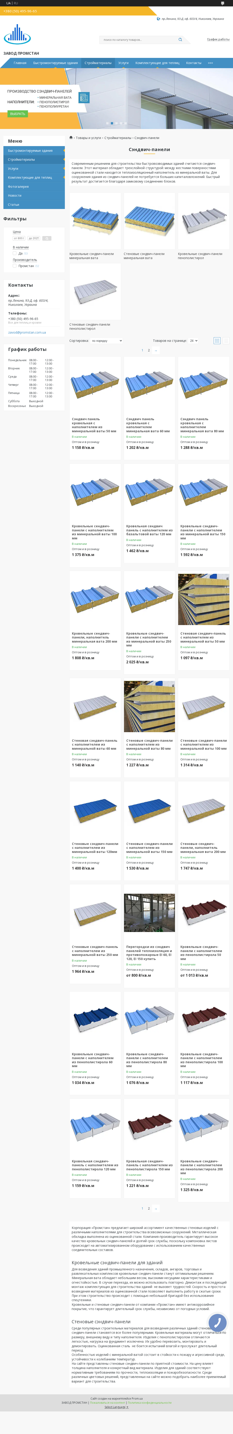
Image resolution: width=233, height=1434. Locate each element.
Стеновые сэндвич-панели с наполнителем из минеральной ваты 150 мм (149, 848)
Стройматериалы (98, 62)
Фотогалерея (18, 186)
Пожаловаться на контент (107, 1403)
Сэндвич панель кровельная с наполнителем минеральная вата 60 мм (148, 425)
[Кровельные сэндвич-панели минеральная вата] (95, 221)
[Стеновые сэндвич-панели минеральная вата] (149, 221)
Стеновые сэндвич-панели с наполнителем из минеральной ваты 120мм (95, 848)
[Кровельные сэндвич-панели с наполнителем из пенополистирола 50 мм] (203, 912)
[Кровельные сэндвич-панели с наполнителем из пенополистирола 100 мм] (203, 1020)
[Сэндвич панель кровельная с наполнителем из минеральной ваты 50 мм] (95, 385)
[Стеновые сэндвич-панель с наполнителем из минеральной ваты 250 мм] (95, 912)
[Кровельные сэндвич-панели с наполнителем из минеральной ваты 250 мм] (149, 599)
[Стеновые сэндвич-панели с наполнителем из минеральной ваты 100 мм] (203, 706)
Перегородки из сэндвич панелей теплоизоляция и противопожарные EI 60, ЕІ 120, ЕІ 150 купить (149, 953)
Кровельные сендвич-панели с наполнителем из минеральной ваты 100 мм (94, 532)
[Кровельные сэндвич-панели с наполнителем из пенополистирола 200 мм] (203, 1127)
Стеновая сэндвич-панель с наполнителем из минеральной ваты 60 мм (94, 744)
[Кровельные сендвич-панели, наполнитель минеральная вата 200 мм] (95, 599)
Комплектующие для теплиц (157, 62)
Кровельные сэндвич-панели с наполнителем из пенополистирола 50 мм (201, 953)
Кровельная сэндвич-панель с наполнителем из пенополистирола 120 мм (95, 1165)
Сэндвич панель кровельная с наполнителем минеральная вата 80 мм (202, 425)
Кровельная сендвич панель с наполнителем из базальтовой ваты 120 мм (149, 530)
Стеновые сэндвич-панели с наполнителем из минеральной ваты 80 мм (149, 744)
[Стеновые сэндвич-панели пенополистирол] (95, 291)
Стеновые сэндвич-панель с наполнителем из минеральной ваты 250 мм (95, 951)
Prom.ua (137, 1399)
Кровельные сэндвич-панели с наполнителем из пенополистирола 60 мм (93, 1060)
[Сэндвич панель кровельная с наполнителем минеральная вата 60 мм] (149, 385)
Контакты (193, 62)
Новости (14, 195)
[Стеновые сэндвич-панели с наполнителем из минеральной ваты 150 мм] (149, 809)
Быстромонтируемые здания (55, 62)
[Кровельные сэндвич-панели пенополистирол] (204, 221)
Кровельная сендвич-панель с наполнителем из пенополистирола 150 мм (149, 1165)
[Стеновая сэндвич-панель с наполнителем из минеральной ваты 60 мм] (95, 706)
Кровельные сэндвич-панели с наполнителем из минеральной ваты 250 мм (148, 639)
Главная (20, 62)
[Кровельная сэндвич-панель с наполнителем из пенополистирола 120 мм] (95, 1127)
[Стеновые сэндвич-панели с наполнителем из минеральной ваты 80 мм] (149, 706)
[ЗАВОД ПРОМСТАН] (17, 35)
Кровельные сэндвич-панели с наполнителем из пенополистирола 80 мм (147, 1060)
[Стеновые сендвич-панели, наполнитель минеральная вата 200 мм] (203, 809)
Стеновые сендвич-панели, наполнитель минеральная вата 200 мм (203, 848)
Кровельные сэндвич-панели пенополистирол (200, 256)
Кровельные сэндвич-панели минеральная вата (91, 256)
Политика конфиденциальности (150, 1403)
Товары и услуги (88, 138)
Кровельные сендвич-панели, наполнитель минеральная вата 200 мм (94, 637)
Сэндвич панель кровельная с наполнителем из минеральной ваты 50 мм (94, 425)
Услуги (123, 62)
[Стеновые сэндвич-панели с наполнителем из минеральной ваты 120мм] (95, 809)
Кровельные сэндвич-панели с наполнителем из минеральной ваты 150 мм (202, 532)
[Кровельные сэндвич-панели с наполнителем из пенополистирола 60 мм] (95, 1020)
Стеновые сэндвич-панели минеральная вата (144, 256)
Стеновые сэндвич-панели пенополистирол (89, 326)
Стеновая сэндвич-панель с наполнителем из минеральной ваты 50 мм (203, 637)
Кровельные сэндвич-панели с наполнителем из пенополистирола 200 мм (201, 1167)
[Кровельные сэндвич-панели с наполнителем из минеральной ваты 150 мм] (203, 492)
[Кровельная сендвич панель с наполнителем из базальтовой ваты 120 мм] (149, 492)
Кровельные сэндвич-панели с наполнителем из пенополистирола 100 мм (201, 1060)
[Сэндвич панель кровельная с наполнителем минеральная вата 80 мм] (203, 385)
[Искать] (180, 40)
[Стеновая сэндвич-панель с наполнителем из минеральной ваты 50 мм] (203, 599)
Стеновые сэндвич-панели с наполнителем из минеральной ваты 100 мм (203, 744)
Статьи (13, 204)
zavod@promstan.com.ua (27, 332)
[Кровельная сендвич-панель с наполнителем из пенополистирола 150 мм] (149, 1127)
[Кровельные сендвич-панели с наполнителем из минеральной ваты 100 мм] (95, 492)
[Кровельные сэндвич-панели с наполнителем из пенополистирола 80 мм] (149, 1020)
